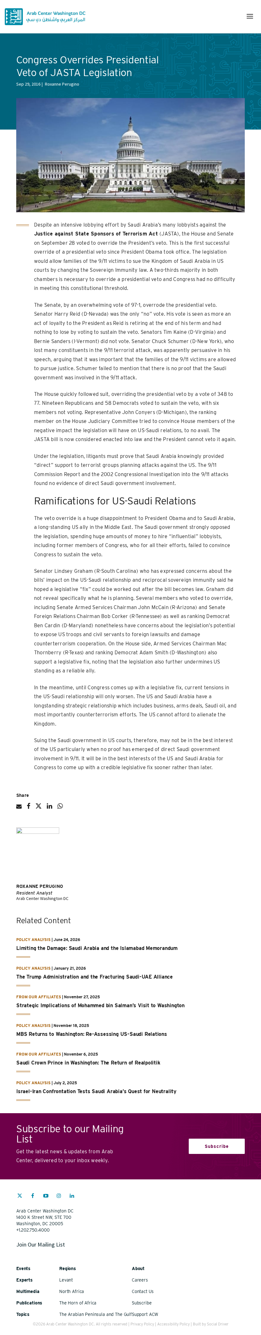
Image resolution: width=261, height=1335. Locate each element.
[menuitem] (19, 1199)
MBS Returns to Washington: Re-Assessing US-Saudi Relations (91, 1034)
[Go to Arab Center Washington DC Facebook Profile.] (32, 1196)
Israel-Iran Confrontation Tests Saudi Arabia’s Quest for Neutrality (96, 1091)
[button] (250, 16)
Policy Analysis (33, 939)
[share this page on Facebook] (28, 808)
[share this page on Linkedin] (49, 808)
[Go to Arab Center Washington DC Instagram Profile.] (58, 1196)
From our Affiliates (38, 996)
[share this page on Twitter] (38, 808)
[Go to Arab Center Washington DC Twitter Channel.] (19, 1196)
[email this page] (19, 809)
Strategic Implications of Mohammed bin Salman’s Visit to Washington (100, 1005)
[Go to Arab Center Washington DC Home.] (45, 16)
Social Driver (218, 1324)
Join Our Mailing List (40, 1244)
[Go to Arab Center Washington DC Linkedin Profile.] (71, 1196)
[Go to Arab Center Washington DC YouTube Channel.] (45, 1196)
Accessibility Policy (173, 1324)
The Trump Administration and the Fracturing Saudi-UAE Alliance (94, 977)
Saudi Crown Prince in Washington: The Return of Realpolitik (88, 1063)
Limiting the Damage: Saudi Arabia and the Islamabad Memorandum (97, 948)
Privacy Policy (142, 1324)
